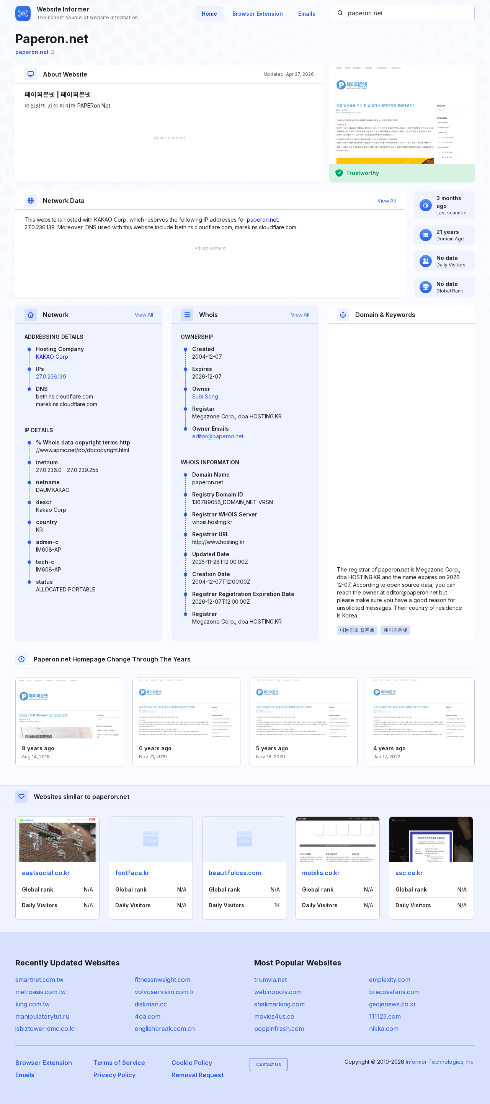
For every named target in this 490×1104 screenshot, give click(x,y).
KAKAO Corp (52, 356)
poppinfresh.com (279, 1028)
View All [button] (386, 201)
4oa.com (147, 1016)
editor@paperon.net (217, 436)
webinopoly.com (278, 992)
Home (209, 13)
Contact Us (268, 1064)
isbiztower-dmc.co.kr (45, 1028)
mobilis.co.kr (321, 873)
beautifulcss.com (235, 873)
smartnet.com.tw (39, 979)
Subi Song (205, 396)
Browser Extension (257, 13)
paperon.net (32, 52)
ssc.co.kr (409, 873)
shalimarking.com (279, 1004)
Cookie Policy (192, 1062)
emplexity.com (389, 979)
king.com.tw (32, 1004)
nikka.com (384, 1028)
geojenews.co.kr (392, 1004)
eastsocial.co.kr (46, 873)
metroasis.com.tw (40, 992)
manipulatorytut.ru (42, 1016)
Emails (306, 13)
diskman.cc (151, 1004)
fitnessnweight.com (162, 979)
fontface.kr (132, 873)
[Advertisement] (169, 159)
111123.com (385, 1016)
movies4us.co (274, 1016)
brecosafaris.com (394, 992)
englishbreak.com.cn (165, 1028)
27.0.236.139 (51, 376)
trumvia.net (270, 979)
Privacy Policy (114, 1075)
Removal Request (198, 1075)
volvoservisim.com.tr (164, 992)
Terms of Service (119, 1062)
